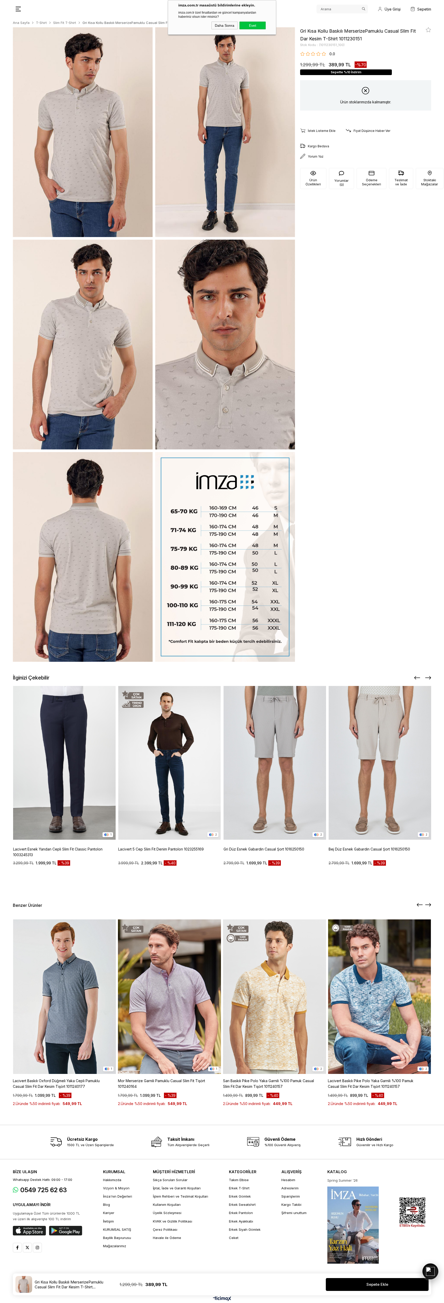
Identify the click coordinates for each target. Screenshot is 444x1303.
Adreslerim (290, 1188)
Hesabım (288, 1180)
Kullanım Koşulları (167, 1204)
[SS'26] (353, 1225)
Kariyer (108, 1213)
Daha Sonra (224, 25)
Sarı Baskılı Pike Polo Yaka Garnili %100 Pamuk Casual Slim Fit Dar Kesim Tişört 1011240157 (268, 1084)
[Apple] (29, 1231)
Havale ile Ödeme (167, 1238)
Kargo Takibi (291, 1204)
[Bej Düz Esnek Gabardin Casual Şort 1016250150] (380, 763)
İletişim (108, 1221)
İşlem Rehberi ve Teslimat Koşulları (180, 1196)
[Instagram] (37, 1247)
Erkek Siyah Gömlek (245, 1229)
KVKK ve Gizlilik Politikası (172, 1221)
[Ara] (363, 9)
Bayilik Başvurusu (117, 1238)
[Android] (65, 1231)
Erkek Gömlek (240, 1196)
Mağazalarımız (114, 1246)
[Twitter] (27, 1247)
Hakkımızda (112, 1180)
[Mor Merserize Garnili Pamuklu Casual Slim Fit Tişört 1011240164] (169, 996)
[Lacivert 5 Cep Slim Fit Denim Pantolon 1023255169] (169, 763)
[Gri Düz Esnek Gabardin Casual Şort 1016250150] (275, 763)
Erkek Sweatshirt (242, 1204)
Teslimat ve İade (401, 182)
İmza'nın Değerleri (117, 1196)
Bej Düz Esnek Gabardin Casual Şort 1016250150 (369, 849)
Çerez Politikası (165, 1229)
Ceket (233, 1238)
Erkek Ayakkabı (241, 1221)
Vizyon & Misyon (116, 1188)
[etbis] (412, 1213)
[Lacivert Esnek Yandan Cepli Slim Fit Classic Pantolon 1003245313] (64, 763)
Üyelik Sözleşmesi (167, 1213)
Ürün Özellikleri (313, 182)
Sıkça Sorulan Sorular (170, 1180)
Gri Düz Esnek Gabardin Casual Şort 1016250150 (264, 849)
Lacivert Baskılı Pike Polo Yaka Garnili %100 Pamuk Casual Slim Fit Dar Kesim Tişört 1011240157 (370, 1084)
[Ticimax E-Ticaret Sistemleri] (222, 1299)
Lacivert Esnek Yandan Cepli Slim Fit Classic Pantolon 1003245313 (58, 852)
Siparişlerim (290, 1196)
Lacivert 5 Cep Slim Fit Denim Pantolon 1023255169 (161, 849)
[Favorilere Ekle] (428, 29)
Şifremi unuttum (294, 1213)
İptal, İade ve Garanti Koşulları (177, 1188)
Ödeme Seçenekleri (371, 182)
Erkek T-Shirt (239, 1188)
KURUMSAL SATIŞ (117, 1229)
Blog (106, 1204)
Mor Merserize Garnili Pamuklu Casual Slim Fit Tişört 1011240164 (161, 1084)
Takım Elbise (239, 1180)
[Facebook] (17, 1247)
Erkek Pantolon (241, 1213)
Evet (252, 25)
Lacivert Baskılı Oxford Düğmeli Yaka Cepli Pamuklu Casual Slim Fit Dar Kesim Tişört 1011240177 (56, 1084)
